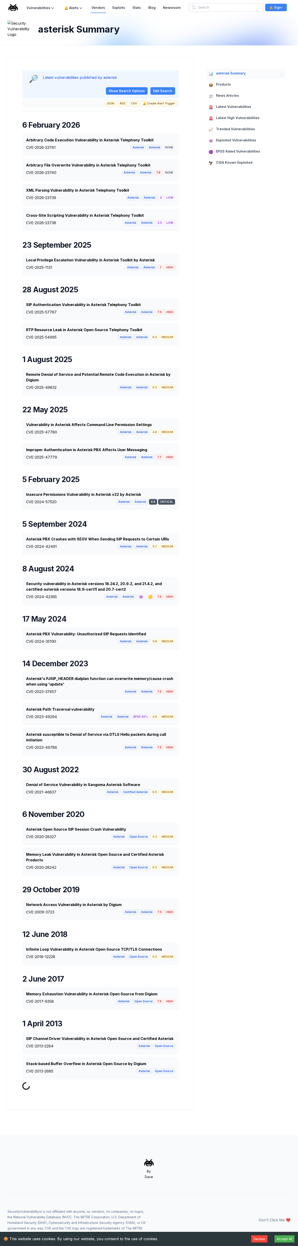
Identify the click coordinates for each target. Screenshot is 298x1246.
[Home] (13, 7)
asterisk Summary (227, 73)
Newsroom (171, 8)
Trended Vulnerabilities (232, 129)
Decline (259, 1239)
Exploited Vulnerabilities (232, 140)
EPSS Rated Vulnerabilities (234, 151)
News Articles (224, 95)
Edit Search (162, 91)
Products (220, 84)
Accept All (284, 1239)
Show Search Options (127, 91)
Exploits (118, 8)
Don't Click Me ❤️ (275, 1220)
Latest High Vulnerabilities (234, 118)
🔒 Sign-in (276, 8)
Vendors (98, 8)
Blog (152, 8)
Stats (136, 8)
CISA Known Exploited (230, 162)
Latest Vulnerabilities (230, 107)
